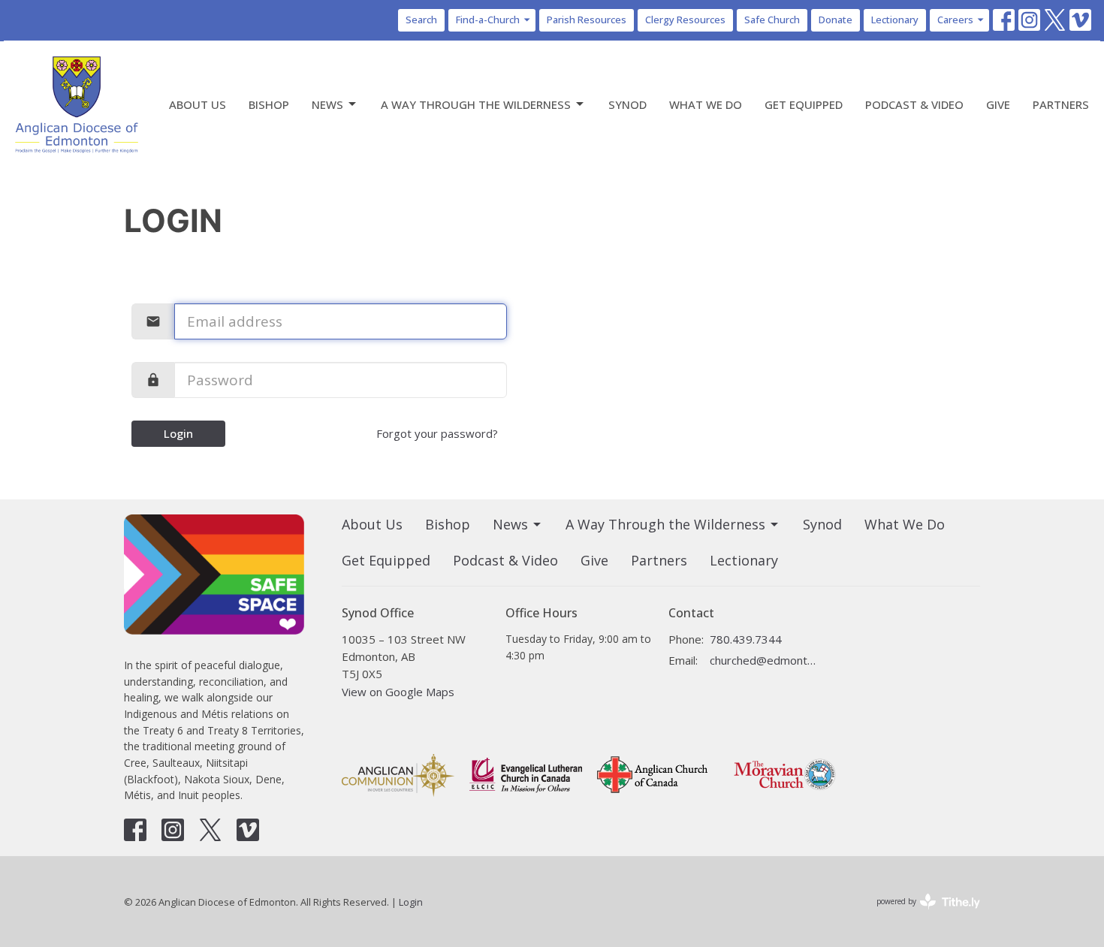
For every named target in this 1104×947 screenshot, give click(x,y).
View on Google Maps (398, 691)
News (327, 104)
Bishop (269, 104)
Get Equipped (804, 104)
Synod (627, 104)
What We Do (705, 104)
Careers (955, 19)
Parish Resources (586, 19)
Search (421, 19)
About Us (197, 104)
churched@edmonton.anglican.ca (763, 660)
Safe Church (772, 19)
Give (998, 104)
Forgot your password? (437, 433)
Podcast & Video (914, 104)
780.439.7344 (746, 639)
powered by (920, 914)
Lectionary (894, 19)
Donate (835, 19)
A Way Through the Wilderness (476, 104)
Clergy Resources (685, 19)
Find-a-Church (488, 19)
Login (178, 433)
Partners (1061, 104)
